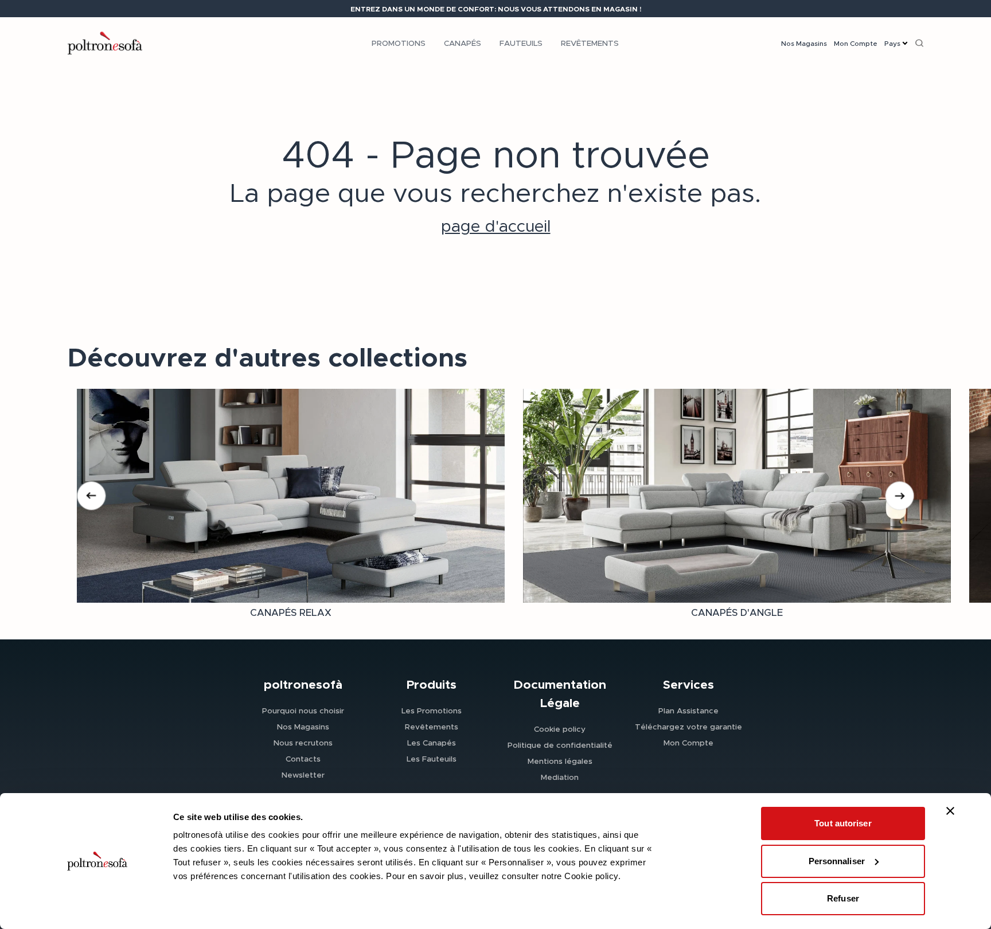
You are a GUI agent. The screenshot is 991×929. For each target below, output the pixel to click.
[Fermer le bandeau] (950, 811)
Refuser (843, 898)
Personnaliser (837, 861)
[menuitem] (399, 43)
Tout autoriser (842, 823)
